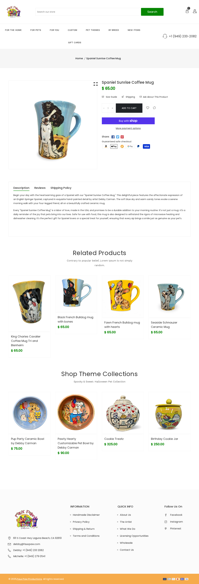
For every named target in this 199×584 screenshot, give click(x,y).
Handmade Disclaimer (86, 515)
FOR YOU (54, 30)
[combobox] (99, 12)
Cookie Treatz (114, 439)
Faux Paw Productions (29, 579)
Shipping (130, 96)
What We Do (127, 529)
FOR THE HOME (13, 30)
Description (21, 188)
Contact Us (127, 550)
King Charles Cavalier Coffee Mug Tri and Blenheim (26, 341)
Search (152, 12)
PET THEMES (93, 30)
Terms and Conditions (86, 536)
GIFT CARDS (74, 42)
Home (79, 58)
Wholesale (126, 543)
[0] (187, 11)
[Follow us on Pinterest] (122, 137)
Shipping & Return (84, 529)
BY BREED (114, 30)
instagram (176, 522)
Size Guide (111, 96)
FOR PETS (35, 30)
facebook (176, 515)
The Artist (126, 522)
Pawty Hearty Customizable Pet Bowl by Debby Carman (76, 443)
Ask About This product (155, 96)
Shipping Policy (61, 188)
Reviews (40, 188)
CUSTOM (72, 30)
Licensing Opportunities (134, 536)
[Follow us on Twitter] (117, 137)
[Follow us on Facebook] (113, 137)
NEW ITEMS (134, 30)
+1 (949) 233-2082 (183, 36)
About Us (125, 515)
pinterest (175, 528)
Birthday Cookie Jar (164, 439)
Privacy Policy (81, 522)
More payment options (128, 128)
